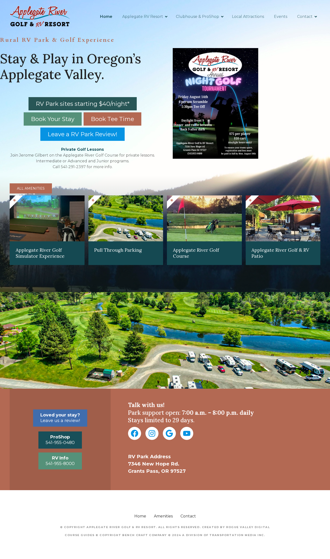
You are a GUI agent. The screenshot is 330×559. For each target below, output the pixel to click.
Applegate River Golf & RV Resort (121, 527)
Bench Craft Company (144, 535)
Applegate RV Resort (142, 16)
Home (106, 16)
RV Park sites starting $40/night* (82, 103)
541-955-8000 (60, 460)
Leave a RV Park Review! (82, 134)
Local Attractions (248, 16)
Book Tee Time (112, 118)
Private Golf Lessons (82, 149)
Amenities (163, 516)
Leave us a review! (60, 417)
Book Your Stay (52, 118)
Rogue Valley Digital (248, 527)
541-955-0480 (60, 439)
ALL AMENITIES (31, 188)
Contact (305, 16)
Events (280, 16)
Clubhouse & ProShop (197, 16)
